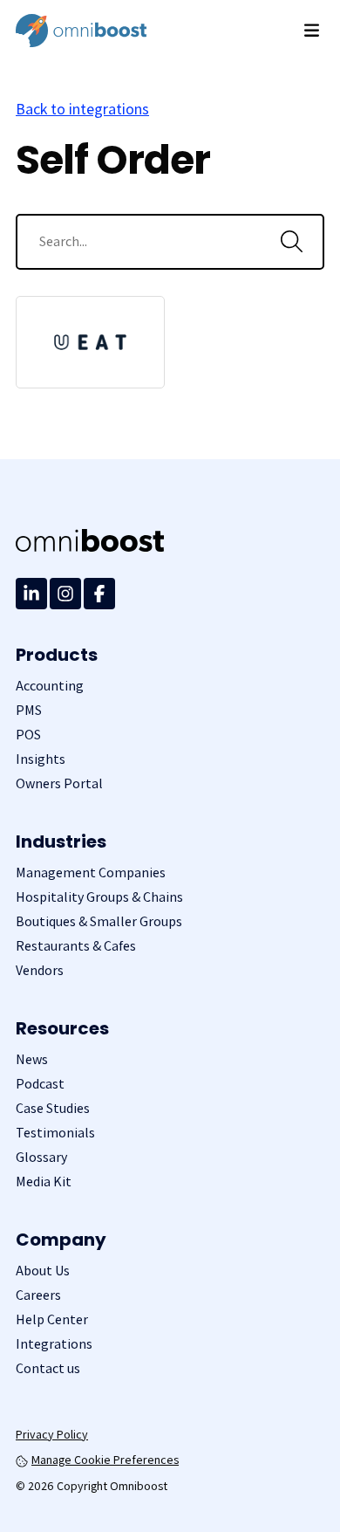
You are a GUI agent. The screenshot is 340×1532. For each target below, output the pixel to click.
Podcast (40, 1084)
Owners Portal (59, 783)
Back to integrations (82, 109)
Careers (38, 1295)
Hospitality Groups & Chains (99, 897)
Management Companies (91, 872)
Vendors (40, 970)
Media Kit (43, 1181)
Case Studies (53, 1108)
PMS (29, 710)
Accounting (50, 686)
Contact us (48, 1368)
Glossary (41, 1157)
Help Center (52, 1319)
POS (28, 734)
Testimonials (55, 1132)
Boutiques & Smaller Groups (99, 921)
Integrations (54, 1344)
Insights (40, 759)
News (32, 1059)
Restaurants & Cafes (76, 946)
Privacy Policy (52, 1434)
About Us (43, 1270)
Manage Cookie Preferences (105, 1459)
